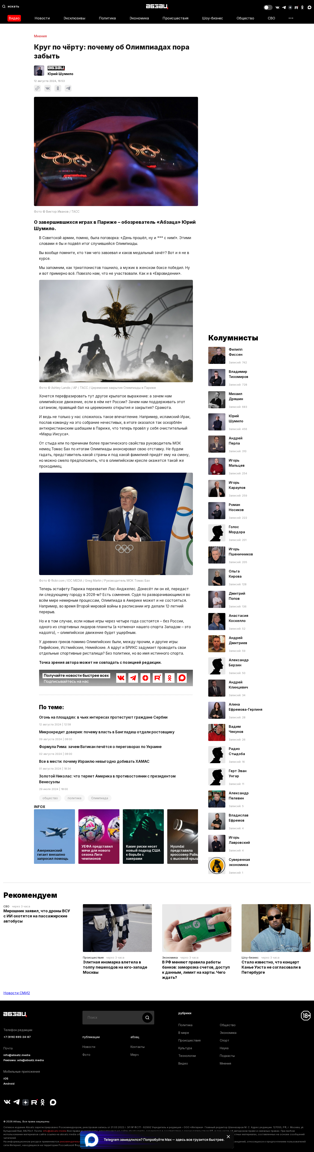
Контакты (138, 1047)
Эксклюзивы (74, 18)
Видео (14, 18)
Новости (42, 18)
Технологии (187, 1056)
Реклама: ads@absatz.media (23, 1060)
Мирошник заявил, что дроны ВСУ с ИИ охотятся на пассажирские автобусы (36, 916)
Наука (224, 1048)
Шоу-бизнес (212, 18)
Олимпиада (99, 798)
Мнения (40, 36)
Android (9, 1083)
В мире (183, 1032)
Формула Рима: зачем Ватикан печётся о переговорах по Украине (100, 747)
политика (74, 798)
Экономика (139, 18)
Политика (107, 18)
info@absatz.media (16, 1055)
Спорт (224, 1040)
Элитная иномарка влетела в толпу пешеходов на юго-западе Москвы (115, 967)
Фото (86, 1054)
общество (50, 798)
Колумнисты (233, 337)
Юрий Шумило (60, 74)
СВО (271, 18)
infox (39, 807)
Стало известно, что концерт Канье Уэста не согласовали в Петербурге (271, 967)
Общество (245, 18)
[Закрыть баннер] (228, 1136)
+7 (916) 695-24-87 (17, 1037)
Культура (185, 1048)
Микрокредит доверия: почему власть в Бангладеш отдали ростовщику (107, 732)
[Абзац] (157, 6)
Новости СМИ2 (16, 993)
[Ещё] (291, 18)
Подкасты (227, 1056)
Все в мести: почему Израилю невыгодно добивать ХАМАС (94, 761)
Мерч (135, 1054)
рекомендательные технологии (79, 1141)
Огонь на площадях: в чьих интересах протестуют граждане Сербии (103, 717)
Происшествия (175, 18)
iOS (5, 1078)
